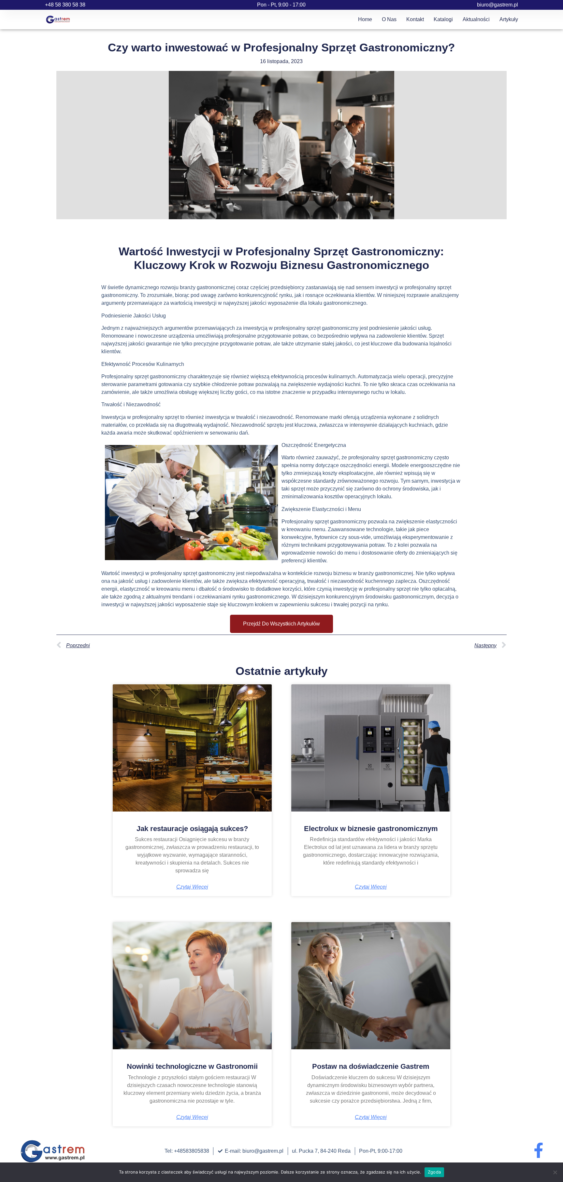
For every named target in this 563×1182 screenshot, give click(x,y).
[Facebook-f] (538, 1150)
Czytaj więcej (192, 887)
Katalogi (443, 19)
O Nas (389, 19)
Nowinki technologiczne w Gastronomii (192, 1066)
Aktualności (476, 19)
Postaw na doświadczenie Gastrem (370, 1066)
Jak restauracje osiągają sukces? (192, 829)
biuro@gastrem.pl (497, 4)
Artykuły (508, 19)
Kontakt (415, 19)
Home (365, 19)
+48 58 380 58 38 (65, 4)
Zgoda (434, 1172)
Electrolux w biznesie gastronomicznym (371, 829)
